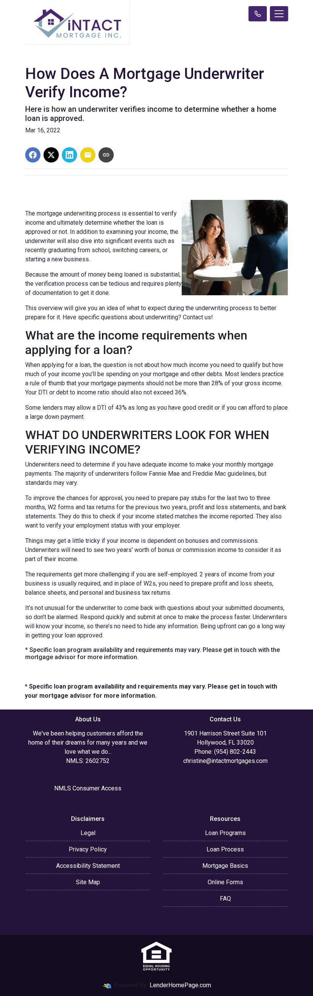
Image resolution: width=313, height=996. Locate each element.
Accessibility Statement (88, 865)
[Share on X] (51, 155)
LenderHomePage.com (180, 985)
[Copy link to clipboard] (106, 155)
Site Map (88, 882)
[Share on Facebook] (32, 155)
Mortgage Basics (225, 865)
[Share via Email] (87, 155)
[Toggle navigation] (279, 13)
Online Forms (225, 882)
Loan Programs (225, 833)
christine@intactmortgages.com (225, 760)
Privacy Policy (88, 849)
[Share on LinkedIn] (69, 155)
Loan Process (225, 849)
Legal (88, 833)
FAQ (225, 898)
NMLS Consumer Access (87, 788)
